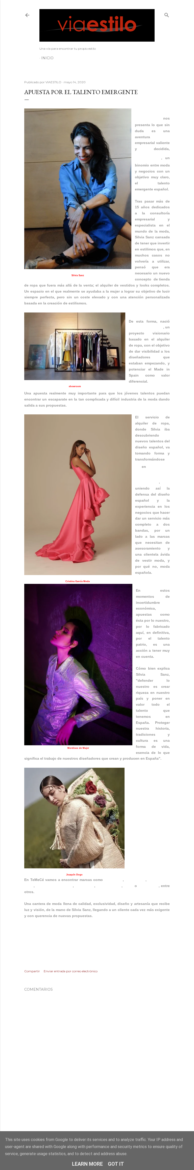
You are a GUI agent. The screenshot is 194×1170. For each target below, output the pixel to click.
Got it (116, 1164)
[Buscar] (167, 14)
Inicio (47, 58)
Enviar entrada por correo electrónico (71, 971)
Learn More (87, 1164)
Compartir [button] (32, 971)
